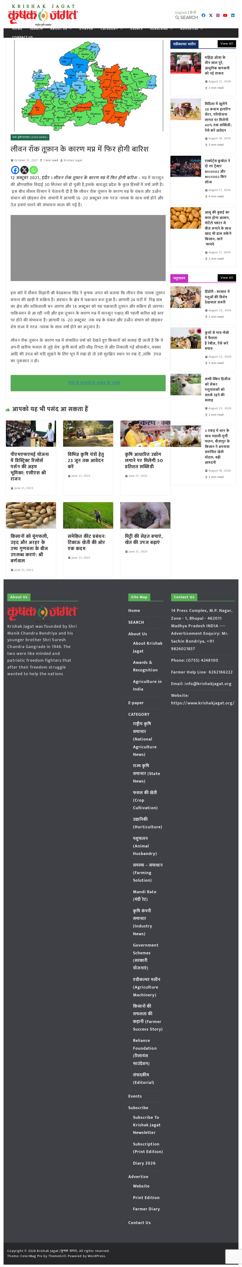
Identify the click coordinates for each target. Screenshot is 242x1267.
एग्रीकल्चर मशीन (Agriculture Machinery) (147, 987)
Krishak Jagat (73, 160)
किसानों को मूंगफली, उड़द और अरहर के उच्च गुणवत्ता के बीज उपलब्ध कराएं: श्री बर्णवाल (29, 548)
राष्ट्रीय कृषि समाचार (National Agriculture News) (145, 739)
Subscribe (159, 29)
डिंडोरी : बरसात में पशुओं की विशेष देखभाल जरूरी (217, 297)
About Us (58, 29)
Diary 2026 (144, 1163)
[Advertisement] (88, 248)
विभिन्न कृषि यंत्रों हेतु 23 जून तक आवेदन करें (86, 460)
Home (17, 29)
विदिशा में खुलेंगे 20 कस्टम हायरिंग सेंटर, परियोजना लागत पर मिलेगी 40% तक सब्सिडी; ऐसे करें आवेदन (218, 117)
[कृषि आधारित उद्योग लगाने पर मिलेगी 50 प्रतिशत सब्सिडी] (145, 423)
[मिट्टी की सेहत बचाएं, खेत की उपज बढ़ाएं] (145, 505)
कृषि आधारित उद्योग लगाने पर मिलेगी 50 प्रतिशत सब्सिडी (144, 460)
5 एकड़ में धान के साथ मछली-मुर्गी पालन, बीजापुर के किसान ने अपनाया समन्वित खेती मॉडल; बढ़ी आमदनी (217, 447)
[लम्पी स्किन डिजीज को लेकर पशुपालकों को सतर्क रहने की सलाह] (185, 398)
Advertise (189, 29)
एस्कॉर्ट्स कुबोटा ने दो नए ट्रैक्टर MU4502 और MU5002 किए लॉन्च (217, 172)
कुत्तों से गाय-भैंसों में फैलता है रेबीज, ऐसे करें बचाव (217, 341)
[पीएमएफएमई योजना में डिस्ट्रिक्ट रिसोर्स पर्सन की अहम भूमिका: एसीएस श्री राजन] (31, 423)
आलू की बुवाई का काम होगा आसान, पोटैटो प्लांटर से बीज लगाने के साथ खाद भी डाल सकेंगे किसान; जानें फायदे (218, 228)
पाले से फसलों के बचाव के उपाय (94, 383)
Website (141, 1186)
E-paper (86, 29)
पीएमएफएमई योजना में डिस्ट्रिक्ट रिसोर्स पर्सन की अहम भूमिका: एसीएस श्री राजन (30, 466)
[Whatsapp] (34, 170)
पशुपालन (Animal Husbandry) (145, 846)
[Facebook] (15, 170)
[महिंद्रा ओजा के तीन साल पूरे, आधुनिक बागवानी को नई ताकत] (185, 74)
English (181, 12)
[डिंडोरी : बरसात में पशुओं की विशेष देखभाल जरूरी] (185, 305)
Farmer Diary (146, 1209)
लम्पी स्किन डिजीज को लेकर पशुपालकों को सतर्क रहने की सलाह (218, 390)
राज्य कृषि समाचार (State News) (30, 137)
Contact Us (22, 37)
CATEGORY (109, 29)
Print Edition (146, 1197)
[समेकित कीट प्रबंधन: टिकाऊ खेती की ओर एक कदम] (88, 505)
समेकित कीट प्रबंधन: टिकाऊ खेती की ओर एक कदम (87, 542)
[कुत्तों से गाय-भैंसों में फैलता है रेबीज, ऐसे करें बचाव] (185, 349)
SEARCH (36, 29)
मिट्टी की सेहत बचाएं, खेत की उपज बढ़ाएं (144, 539)
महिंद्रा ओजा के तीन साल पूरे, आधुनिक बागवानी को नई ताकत (217, 65)
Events (136, 29)
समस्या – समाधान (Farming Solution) (148, 873)
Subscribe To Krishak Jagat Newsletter (147, 1125)
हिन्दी (193, 12)
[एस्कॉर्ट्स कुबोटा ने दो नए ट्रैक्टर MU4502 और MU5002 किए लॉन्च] (185, 180)
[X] (24, 170)
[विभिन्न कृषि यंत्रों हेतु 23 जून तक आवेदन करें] (88, 423)
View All (226, 43)
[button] (69, 29)
